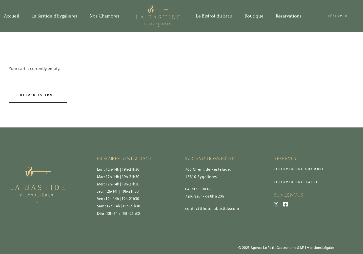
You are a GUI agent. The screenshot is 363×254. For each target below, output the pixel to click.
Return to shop (37, 94)
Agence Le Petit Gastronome (273, 247)
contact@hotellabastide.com (212, 209)
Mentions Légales (321, 247)
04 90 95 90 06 (198, 189)
